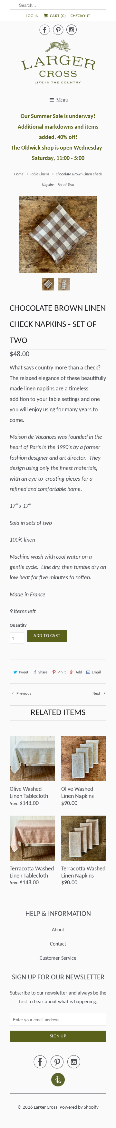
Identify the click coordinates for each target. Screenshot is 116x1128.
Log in (32, 16)
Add (79, 672)
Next (96, 694)
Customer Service (58, 958)
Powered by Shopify (79, 1107)
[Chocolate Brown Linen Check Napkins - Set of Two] (58, 234)
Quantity (18, 625)
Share (42, 672)
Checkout (80, 16)
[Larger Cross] (58, 63)
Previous (23, 694)
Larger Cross (45, 1107)
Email (96, 672)
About (58, 930)
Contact (58, 944)
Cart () (57, 16)
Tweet (23, 672)
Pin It (61, 672)
